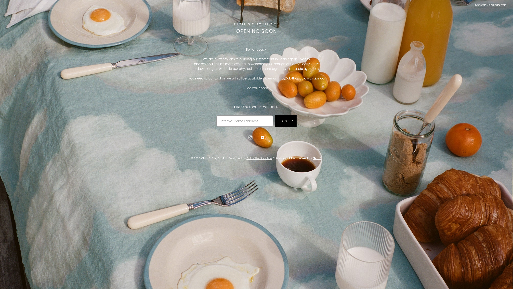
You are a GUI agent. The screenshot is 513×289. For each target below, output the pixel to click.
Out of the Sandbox (259, 158)
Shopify (317, 158)
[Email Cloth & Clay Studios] (262, 137)
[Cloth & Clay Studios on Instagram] (250, 137)
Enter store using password (490, 5)
